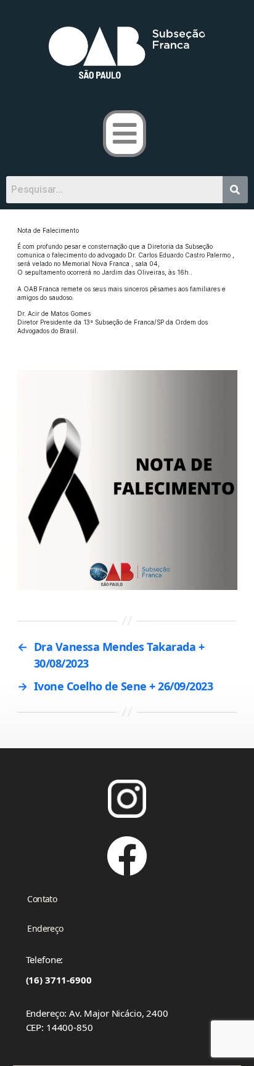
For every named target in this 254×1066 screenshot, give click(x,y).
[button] (125, 133)
